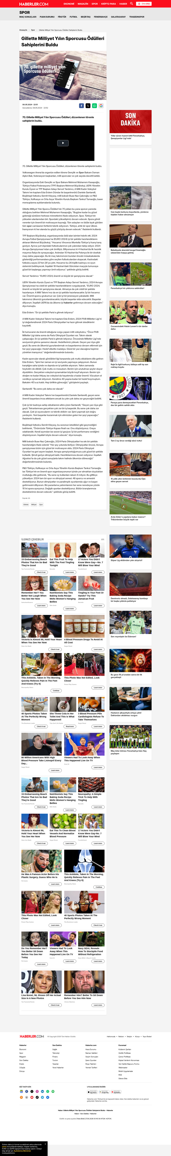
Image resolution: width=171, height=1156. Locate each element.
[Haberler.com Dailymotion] (48, 1097)
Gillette (25, 504)
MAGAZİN (83, 4)
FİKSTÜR (62, 17)
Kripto (21, 1064)
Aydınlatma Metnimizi (22, 1151)
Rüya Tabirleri (91, 1064)
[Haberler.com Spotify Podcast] (53, 1091)
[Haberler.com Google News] (21, 1091)
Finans (55, 1057)
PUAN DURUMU (47, 17)
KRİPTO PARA (108, 4)
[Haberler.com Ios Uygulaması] (92, 1092)
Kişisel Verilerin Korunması (129, 1060)
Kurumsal (122, 1045)
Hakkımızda (111, 1036)
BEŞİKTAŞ (86, 17)
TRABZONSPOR (136, 17)
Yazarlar (55, 1064)
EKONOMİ (69, 4)
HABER (123, 4)
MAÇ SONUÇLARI (27, 17)
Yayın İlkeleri (147, 1036)
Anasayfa (23, 30)
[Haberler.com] (31, 1036)
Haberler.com (91, 1045)
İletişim (129, 1036)
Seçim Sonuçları (92, 1057)
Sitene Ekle (123, 1078)
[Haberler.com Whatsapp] (48, 1091)
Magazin (22, 1057)
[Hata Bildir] (81, 1119)
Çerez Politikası (125, 1057)
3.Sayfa (22, 1067)
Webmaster (123, 1067)
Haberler (22, 1045)
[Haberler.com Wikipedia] (27, 1097)
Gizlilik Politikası (125, 1053)
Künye (137, 1036)
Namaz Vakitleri (91, 1053)
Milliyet (33, 504)
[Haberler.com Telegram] (42, 1097)
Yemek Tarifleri (91, 1067)
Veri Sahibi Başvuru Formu (129, 1064)
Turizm (55, 1060)
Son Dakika (23, 1060)
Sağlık (54, 1049)
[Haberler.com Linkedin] (42, 1091)
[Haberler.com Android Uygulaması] (104, 1092)
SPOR (95, 4)
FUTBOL (73, 17)
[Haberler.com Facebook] (27, 1091)
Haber (76, 1114)
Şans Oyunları (91, 1060)
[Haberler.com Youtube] (32, 1097)
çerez (4, 1146)
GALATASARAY (118, 17)
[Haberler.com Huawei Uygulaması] (116, 1092)
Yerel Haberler (58, 1067)
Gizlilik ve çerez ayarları (67, 1119)
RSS (120, 1075)
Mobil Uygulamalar (126, 1071)
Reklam (121, 1036)
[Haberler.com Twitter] (32, 1091)
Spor (33, 30)
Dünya (21, 1071)
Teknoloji (55, 1053)
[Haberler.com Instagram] (37, 1091)
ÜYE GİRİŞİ (146, 4)
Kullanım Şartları (125, 1049)
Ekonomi (22, 1049)
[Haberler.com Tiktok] (37, 1097)
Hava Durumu (91, 1049)
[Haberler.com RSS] (21, 1097)
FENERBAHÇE (101, 17)
